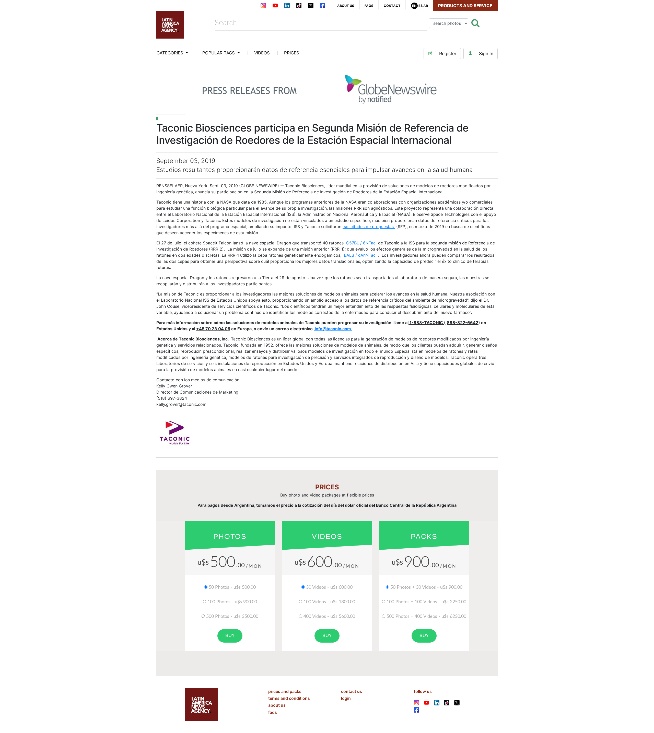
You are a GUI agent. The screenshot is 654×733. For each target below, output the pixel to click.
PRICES (291, 52)
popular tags (219, 52)
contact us (351, 691)
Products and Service (465, 5)
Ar (425, 6)
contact (392, 6)
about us (345, 6)
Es (420, 6)
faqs (369, 6)
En (414, 6)
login (346, 698)
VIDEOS (262, 52)
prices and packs (284, 691)
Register (448, 53)
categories (170, 52)
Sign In (486, 53)
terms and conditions (289, 698)
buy (230, 635)
